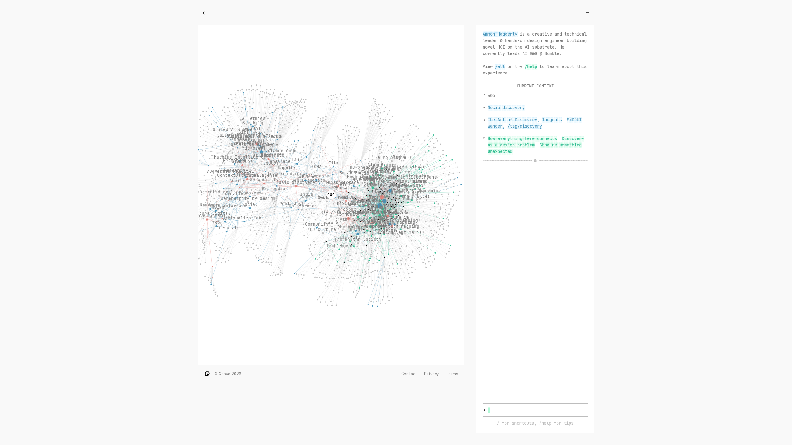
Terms (452, 373)
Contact (409, 373)
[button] (531, 66)
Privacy (431, 373)
